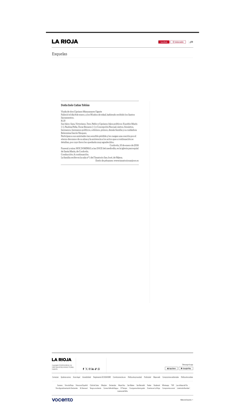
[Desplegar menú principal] (191, 41)
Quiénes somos (66, 377)
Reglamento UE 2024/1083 (102, 377)
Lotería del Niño (122, 391)
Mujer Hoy (121, 385)
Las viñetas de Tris (182, 385)
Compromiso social (168, 388)
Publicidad (147, 377)
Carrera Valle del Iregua (110, 388)
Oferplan (104, 385)
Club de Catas (94, 385)
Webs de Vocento (186, 400)
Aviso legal (76, 377)
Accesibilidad (86, 377)
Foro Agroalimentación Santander (67, 388)
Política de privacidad (135, 377)
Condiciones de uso (119, 377)
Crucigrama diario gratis (137, 388)
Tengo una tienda (95, 388)
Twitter (149, 385)
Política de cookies (187, 377)
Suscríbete (164, 42)
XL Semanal (84, 388)
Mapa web (156, 377)
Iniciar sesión (179, 42)
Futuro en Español (82, 385)
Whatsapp (165, 385)
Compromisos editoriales (170, 377)
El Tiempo (124, 388)
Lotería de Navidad (183, 388)
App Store (172, 368)
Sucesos (60, 385)
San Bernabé (141, 385)
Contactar (55, 377)
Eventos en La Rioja (153, 388)
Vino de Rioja (69, 385)
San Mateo (130, 385)
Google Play (187, 368)
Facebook (157, 385)
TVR (172, 385)
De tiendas (112, 385)
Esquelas (59, 53)
